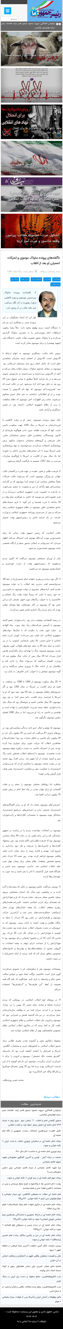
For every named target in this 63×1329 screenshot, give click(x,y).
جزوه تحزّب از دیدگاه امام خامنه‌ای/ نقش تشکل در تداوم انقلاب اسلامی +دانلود (34, 198)
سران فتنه (25, 279)
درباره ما (33, 1321)
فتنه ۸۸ (47, 279)
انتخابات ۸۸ (36, 279)
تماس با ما (22, 1321)
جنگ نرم (14, 279)
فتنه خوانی (55, 284)
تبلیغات (42, 1321)
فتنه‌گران (56, 279)
